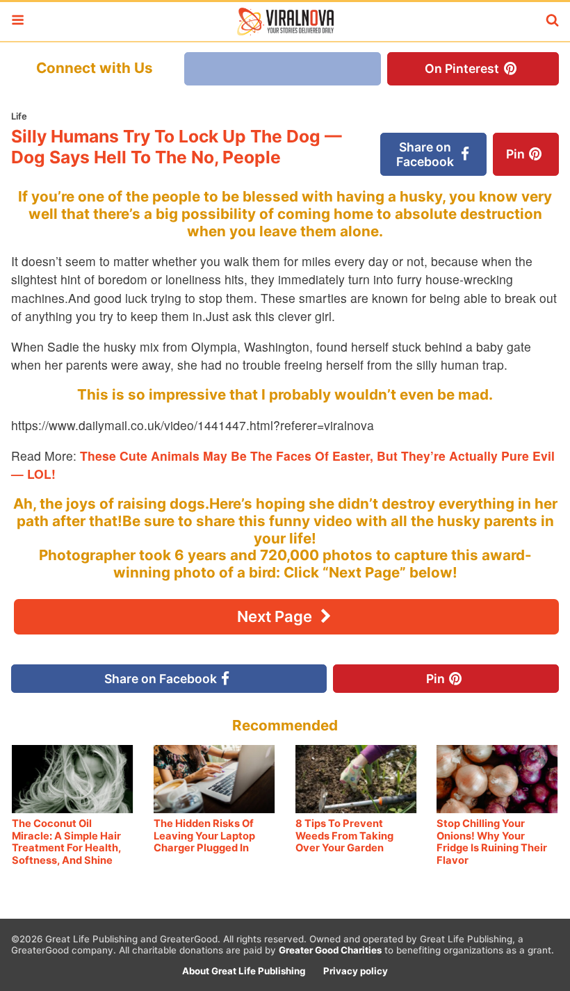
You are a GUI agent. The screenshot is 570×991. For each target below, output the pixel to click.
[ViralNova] (285, 21)
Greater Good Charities (330, 950)
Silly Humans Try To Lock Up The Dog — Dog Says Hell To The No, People (176, 146)
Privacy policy (355, 970)
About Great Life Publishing (243, 970)
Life (19, 116)
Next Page (276, 616)
